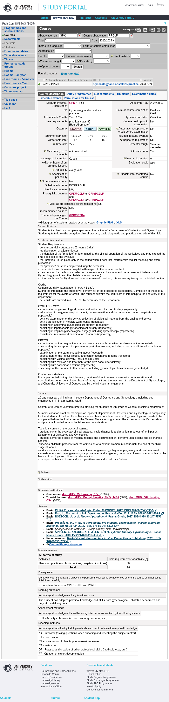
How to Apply (94, 686)
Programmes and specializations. (15, 29)
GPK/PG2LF (96, 199)
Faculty (42, 56)
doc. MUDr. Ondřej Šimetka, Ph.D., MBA (93, 497)
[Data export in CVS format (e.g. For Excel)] (152, 30)
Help (7, 107)
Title (40, 40)
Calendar (10, 103)
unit (48, 35)
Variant (147, 80)
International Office (51, 686)
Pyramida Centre (50, 674)
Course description (51, 93)
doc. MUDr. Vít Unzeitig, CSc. (81, 494)
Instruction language (50, 45)
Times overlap (13, 91)
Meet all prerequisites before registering (72, 203)
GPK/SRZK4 (76, 215)
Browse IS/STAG (63, 17)
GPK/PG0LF (76, 193)
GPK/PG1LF (96, 193)
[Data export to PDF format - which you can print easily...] (138, 30)
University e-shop (50, 683)
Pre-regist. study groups (14, 65)
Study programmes (79, 93)
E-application (94, 674)
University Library (50, 680)
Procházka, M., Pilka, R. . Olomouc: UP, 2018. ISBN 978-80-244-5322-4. (103, 524)
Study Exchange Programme (103, 680)
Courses (9, 34)
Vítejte (44, 17)
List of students (104, 93)
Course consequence (79, 56)
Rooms (8, 70)
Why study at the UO (98, 671)
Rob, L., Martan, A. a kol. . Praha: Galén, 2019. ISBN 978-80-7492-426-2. (108, 513)
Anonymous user (135, 5)
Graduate (101, 17)
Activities (45, 472)
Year (95, 40)
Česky (160, 5)
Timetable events (15, 55)
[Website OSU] (21, 8)
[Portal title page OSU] (69, 8)
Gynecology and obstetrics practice (115, 84)
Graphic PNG (105, 222)
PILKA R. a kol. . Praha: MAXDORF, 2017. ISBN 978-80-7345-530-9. (104, 510)
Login (150, 5)
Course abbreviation (95, 35)
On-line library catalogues (65, 544)
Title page (10, 99)
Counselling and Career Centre (58, 671)
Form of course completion (99, 45)
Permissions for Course (79, 98)
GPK (72, 103)
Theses (8, 59)
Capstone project (15, 87)
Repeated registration (135, 139)
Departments (12, 38)
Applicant (85, 17)
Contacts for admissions (100, 689)
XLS (119, 222)
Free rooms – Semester (19, 79)
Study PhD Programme (99, 683)
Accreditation (46, 50)
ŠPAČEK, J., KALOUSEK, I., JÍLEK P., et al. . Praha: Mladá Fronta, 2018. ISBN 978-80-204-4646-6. (103, 533)
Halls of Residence (51, 677)
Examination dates (16, 51)
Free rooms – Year (16, 83)
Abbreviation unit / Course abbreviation (69, 80)
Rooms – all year (15, 74)
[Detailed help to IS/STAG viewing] (164, 30)
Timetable (123, 93)
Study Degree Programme (101, 677)
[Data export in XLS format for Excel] (145, 30)
